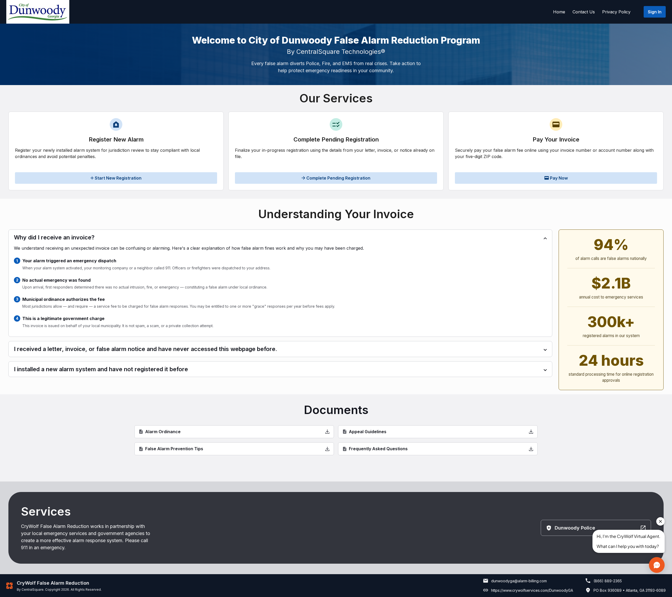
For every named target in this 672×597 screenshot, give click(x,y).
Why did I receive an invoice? (54, 237)
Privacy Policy (616, 11)
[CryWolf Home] (37, 12)
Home (559, 11)
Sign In (655, 11)
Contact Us (584, 11)
